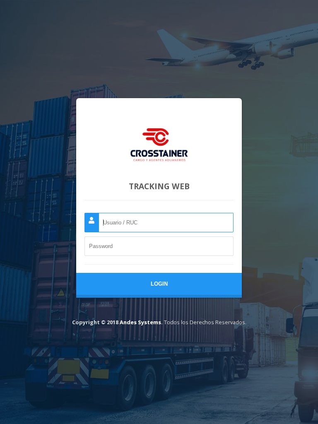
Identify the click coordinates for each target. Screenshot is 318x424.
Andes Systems (140, 322)
